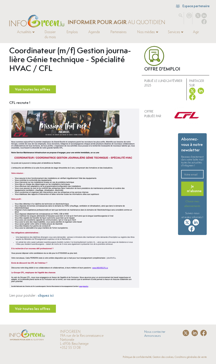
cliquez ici (46, 295)
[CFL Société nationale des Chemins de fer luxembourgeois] (186, 115)
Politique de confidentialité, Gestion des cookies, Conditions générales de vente (165, 357)
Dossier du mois (50, 34)
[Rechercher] (180, 14)
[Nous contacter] (189, 14)
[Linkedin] (204, 14)
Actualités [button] (24, 32)
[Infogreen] (36, 21)
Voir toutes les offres (32, 89)
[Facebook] (204, 20)
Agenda (94, 32)
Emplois (72, 32)
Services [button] (174, 32)
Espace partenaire (195, 6)
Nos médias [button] (146, 32)
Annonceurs (152, 335)
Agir (196, 32)
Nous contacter (154, 331)
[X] (198, 14)
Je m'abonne (194, 188)
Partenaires (118, 32)
